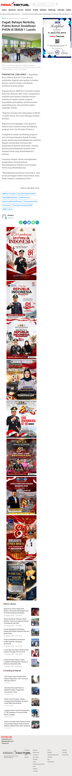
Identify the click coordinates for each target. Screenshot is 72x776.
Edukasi (43, 10)
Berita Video (36, 752)
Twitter (26, 755)
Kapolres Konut (24, 198)
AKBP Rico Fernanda (9, 194)
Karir (49, 759)
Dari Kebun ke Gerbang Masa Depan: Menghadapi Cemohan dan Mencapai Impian (33, 14)
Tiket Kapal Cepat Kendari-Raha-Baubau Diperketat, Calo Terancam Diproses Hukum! (16, 678)
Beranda (64, 750)
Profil (34, 766)
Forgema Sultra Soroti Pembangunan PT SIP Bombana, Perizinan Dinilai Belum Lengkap (17, 712)
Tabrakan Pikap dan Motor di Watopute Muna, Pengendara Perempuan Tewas (14, 690)
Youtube (26, 757)
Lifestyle (60, 10)
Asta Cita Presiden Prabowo (26, 194)
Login (34, 762)
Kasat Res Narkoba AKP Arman (12, 201)
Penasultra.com (6, 739)
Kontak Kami (51, 762)
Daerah (20, 10)
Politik (35, 10)
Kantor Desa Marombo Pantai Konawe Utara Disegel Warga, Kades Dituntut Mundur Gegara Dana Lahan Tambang (17, 724)
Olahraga (52, 10)
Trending (35, 771)
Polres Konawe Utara (30, 201)
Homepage (36, 757)
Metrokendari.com (7, 741)
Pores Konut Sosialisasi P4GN (22, 205)
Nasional (12, 10)
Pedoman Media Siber (38, 764)
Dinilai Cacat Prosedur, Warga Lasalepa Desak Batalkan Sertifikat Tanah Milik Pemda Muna (16, 701)
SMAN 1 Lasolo (7, 209)
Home (4, 10)
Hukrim (28, 10)
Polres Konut (7, 205)
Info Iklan (35, 759)
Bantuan (35, 750)
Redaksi (11, 215)
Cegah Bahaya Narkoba (10, 198)
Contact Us (36, 755)
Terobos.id (4, 743)
